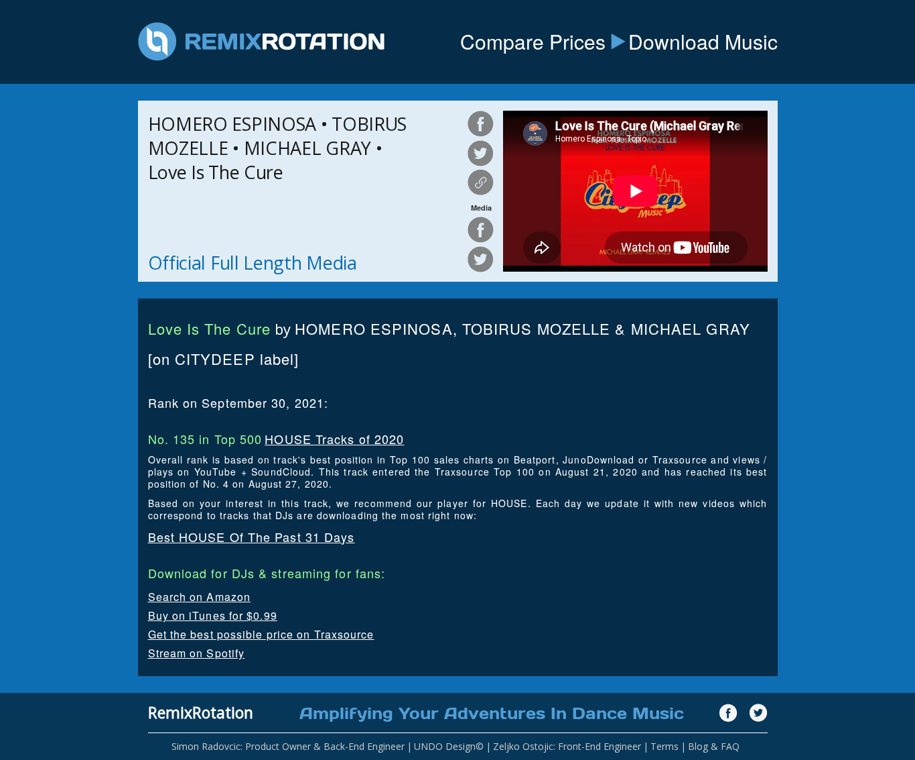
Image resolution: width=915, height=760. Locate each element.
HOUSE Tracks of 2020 (334, 438)
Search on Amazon (199, 596)
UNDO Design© (449, 746)
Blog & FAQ (714, 746)
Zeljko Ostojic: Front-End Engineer (567, 746)
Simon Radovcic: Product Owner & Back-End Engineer (288, 746)
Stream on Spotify (196, 653)
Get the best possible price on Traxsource (261, 634)
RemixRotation (200, 712)
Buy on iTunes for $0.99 (212, 615)
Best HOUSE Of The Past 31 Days (251, 536)
